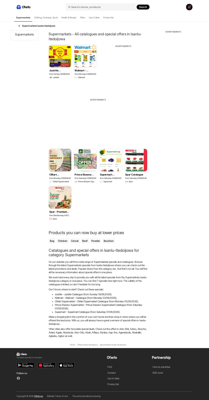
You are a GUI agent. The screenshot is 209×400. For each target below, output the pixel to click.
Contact (111, 372)
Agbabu (53, 336)
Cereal (74, 240)
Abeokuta (68, 332)
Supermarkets (101, 261)
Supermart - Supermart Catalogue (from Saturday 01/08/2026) (87, 311)
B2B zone (158, 372)
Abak (88, 332)
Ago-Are (112, 332)
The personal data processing (86, 396)
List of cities (94, 17)
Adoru (133, 328)
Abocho (142, 328)
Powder (95, 240)
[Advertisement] (123, 71)
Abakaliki (136, 332)
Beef (85, 240)
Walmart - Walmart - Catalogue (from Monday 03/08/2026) (85, 297)
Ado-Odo (79, 332)
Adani (52, 332)
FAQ (109, 366)
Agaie (59, 332)
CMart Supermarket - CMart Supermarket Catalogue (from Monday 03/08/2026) (96, 301)
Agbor (61, 336)
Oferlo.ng (38, 396)
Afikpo (95, 332)
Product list (108, 17)
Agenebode (125, 332)
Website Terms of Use (57, 396)
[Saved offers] (189, 7)
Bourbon (109, 240)
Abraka (103, 332)
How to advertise (161, 366)
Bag (52, 240)
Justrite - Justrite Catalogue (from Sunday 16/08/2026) (83, 294)
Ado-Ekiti (124, 328)
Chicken (62, 240)
